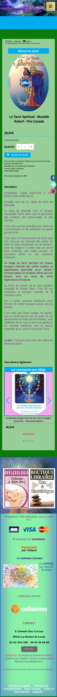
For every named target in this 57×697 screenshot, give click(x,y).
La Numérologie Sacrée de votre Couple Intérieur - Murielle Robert (28, 420)
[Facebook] (53, 178)
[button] (23, 440)
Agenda (38, 691)
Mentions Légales (20, 685)
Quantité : (9, 146)
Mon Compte (32, 688)
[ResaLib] (53, 185)
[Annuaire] (53, 191)
